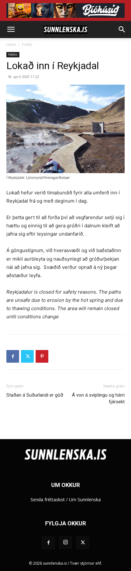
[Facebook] (12, 356)
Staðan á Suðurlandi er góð (34, 395)
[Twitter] (27, 356)
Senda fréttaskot (48, 499)
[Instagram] (65, 542)
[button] (11, 29)
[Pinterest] (42, 356)
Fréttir (27, 44)
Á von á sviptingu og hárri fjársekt (98, 398)
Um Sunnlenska (85, 499)
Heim (11, 44)
